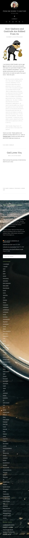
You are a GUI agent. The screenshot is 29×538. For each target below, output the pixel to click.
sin (3, 479)
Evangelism (5, 336)
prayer (4, 436)
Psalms (4, 441)
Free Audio (5, 349)
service (4, 474)
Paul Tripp (5, 424)
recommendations (7, 448)
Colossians (5, 305)
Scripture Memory (7, 470)
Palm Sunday (6, 419)
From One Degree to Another (14, 11)
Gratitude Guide (6, 136)
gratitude (5, 364)
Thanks (4, 491)
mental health (6, 412)
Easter (4, 326)
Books (4, 290)
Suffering (5, 484)
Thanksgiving (6, 494)
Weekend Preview (7, 510)
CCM (4, 297)
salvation (5, 465)
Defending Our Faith (7, 244)
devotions (5, 321)
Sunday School (6, 486)
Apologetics (6, 278)
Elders (4, 329)
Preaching (5, 438)
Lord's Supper (6, 402)
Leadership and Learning (8, 524)
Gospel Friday (6, 359)
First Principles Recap (8, 529)
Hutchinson (5, 383)
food (4, 343)
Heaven (4, 376)
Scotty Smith (6, 467)
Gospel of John (6, 361)
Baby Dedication (7, 283)
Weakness (5, 506)
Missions (5, 414)
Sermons (5, 472)
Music (4, 417)
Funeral (4, 352)
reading (4, 446)
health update (6, 371)
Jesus (4, 388)
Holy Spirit (5, 378)
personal (5, 429)
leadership (5, 398)
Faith (4, 338)
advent (4, 276)
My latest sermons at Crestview (11, 241)
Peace (4, 426)
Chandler (11, 145)
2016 (4, 268)
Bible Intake (5, 285)
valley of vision (6, 501)
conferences (6, 309)
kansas (4, 395)
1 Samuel (5, 266)
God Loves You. (14, 152)
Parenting (5, 422)
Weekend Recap (7, 513)
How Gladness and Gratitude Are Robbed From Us (14, 31)
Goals (4, 354)
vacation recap (6, 498)
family (4, 341)
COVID (4, 314)
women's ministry (7, 515)
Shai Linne (5, 477)
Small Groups (6, 482)
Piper (4, 431)
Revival (4, 460)
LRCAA (4, 410)
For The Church (6, 347)
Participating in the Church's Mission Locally (13, 249)
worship (5, 518)
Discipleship (5, 324)
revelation (5, 458)
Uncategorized (6, 496)
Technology (5, 489)
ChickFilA (7, 345)
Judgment (5, 393)
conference (5, 307)
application (5, 280)
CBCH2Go (5, 295)
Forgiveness (17, 188)
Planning (5, 434)
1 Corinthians (6, 264)
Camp (4, 292)
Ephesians (5, 333)
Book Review (6, 288)
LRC (4, 407)
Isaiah (4, 386)
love (4, 405)
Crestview (5, 317)
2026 (4, 271)
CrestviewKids (6, 319)
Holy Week (5, 381)
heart (4, 374)
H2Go (4, 369)
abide (4, 273)
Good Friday (6, 357)
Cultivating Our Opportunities (9, 247)
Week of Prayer (6, 508)
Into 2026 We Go (7, 534)
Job (4, 390)
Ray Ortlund (5, 443)
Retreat (4, 455)
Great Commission (7, 366)
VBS (4, 503)
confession (5, 312)
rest (4, 450)
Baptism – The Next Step (9, 532)
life (3, 400)
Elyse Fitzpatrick (7, 331)
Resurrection (6, 453)
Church (4, 302)
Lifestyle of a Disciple (8, 527)
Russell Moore (6, 462)
